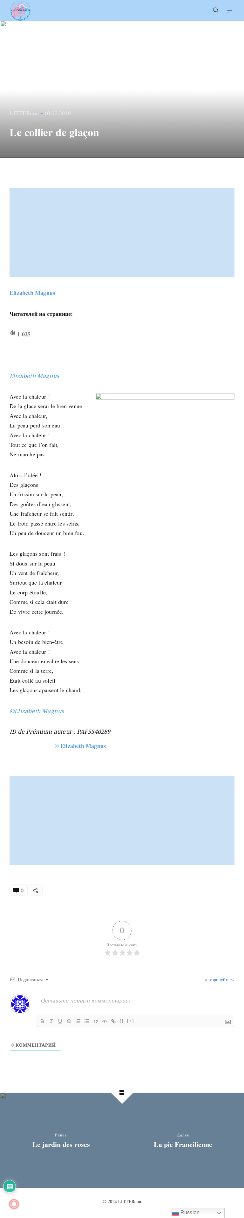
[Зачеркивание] (68, 1021)
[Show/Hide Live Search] (215, 10)
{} (121, 1020)
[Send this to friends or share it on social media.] (36, 890)
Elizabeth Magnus (32, 292)
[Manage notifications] (14, 1204)
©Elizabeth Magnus (37, 711)
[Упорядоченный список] (77, 1021)
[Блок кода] (104, 1021)
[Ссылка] (113, 1021)
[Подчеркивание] (60, 1021)
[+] (130, 1020)
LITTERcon (24, 113)
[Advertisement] (122, 232)
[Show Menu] (230, 10)
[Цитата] (95, 1021)
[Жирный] (42, 1021)
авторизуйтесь (219, 979)
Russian (189, 1212)
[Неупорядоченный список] (86, 1021)
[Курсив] (51, 1021)
